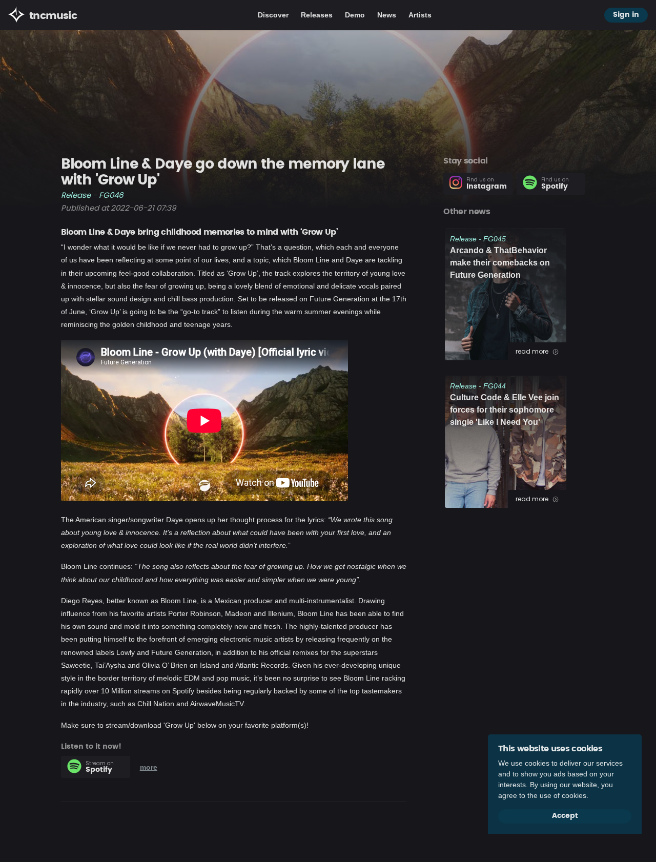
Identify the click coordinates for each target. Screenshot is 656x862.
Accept (565, 815)
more (148, 767)
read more (533, 351)
